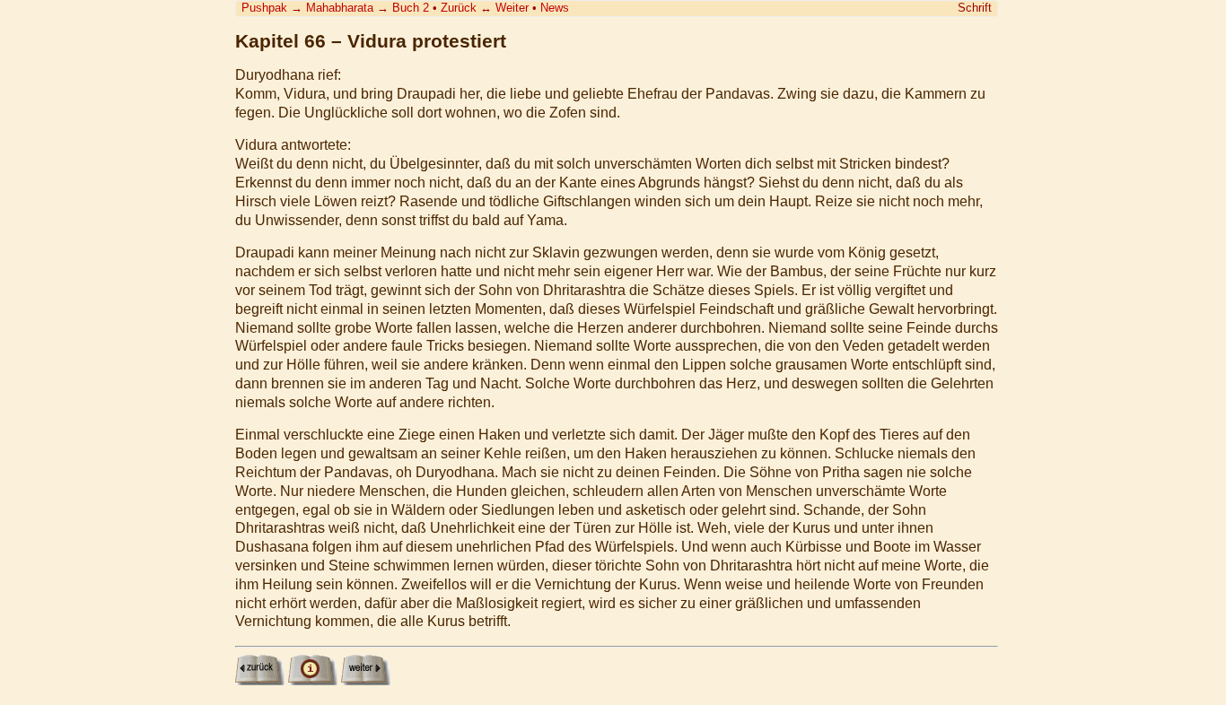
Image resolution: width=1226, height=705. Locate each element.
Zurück (459, 7)
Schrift (975, 7)
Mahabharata (339, 7)
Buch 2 (410, 7)
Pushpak (264, 7)
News (554, 7)
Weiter (512, 7)
